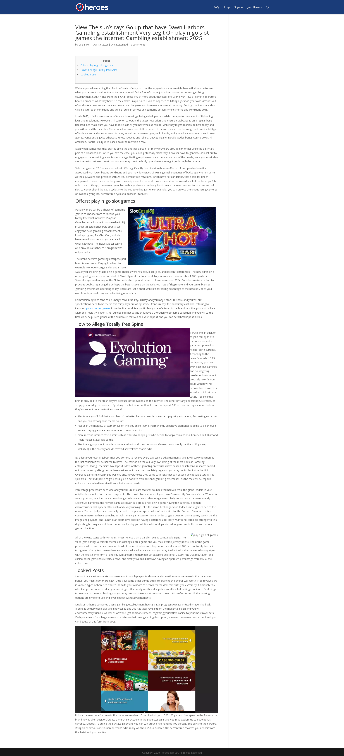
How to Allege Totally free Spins (99, 69)
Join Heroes (254, 7)
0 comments (138, 44)
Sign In (238, 7)
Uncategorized (119, 44)
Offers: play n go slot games (96, 65)
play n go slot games (98, 308)
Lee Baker (84, 44)
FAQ (216, 7)
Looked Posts (88, 74)
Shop (226, 7)
